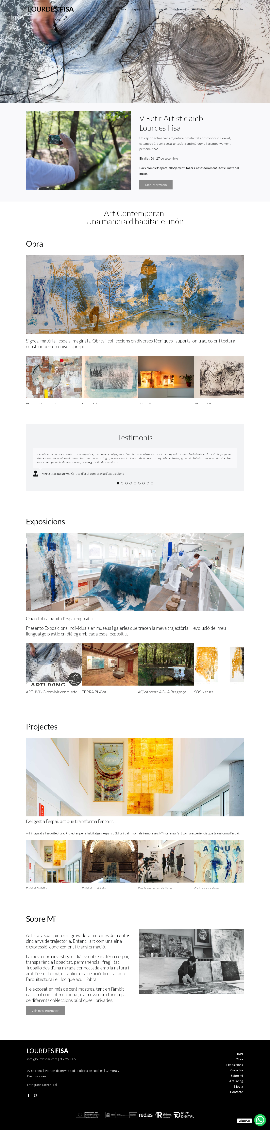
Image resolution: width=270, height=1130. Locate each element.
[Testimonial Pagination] (118, 483)
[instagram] (35, 1095)
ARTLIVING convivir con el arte (51, 691)
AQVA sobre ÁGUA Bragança (162, 691)
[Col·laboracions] (223, 843)
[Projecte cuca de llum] (167, 843)
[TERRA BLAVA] (111, 646)
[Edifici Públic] (55, 843)
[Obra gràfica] (223, 358)
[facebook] (28, 1095)
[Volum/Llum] (167, 358)
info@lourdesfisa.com (42, 1059)
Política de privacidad (60, 1071)
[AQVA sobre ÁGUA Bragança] (167, 646)
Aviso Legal (35, 1071)
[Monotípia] (111, 358)
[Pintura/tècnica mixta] (55, 358)
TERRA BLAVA (94, 691)
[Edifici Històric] (111, 843)
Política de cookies (90, 1071)
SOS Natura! (204, 691)
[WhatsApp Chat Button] (260, 1120)
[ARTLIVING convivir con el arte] (55, 646)
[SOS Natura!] (223, 646)
